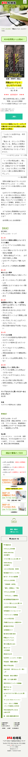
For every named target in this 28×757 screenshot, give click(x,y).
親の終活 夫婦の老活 (10, 634)
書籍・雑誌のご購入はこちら (14, 530)
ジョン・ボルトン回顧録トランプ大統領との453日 (11, 705)
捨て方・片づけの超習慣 (11, 576)
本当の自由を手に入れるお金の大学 (11, 711)
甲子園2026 (7, 545)
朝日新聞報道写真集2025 (11, 599)
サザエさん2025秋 (9, 580)
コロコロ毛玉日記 (9, 618)
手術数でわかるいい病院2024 (12, 622)
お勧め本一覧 (15, 539)
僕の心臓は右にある (9, 644)
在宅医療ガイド (8, 630)
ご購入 (14, 116)
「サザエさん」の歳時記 (11, 595)
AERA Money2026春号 (8, 564)
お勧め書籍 (7, 28)
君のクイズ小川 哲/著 (7, 649)
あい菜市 (17, 725)
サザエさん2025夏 (9, 592)
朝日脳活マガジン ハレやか (11, 573)
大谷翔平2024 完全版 (10, 607)
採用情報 (3, 728)
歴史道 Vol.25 (8, 654)
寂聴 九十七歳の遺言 (10, 679)
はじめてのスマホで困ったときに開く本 (14, 694)
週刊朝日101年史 (9, 626)
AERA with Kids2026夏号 (9, 554)
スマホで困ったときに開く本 (12, 559)
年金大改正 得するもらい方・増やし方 (14, 670)
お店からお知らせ (6, 725)
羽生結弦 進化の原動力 (11, 675)
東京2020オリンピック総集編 (12, 683)
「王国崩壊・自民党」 (10, 584)
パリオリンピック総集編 (11, 614)
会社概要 (8, 728)
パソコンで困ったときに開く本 (13, 603)
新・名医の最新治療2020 (11, 716)
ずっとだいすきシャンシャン (12, 699)
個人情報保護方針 (15, 728)
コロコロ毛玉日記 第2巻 (11, 569)
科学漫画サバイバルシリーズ (12, 611)
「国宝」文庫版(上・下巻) (11, 588)
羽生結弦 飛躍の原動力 (11, 661)
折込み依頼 (17, 724)
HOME (2, 28)
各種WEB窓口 (5, 722)
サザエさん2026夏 (9, 549)
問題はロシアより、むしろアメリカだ (9, 639)
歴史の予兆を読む (9, 665)
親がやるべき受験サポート (7, 688)
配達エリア (4, 724)
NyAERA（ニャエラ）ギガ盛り (13, 658)
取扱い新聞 (17, 722)
